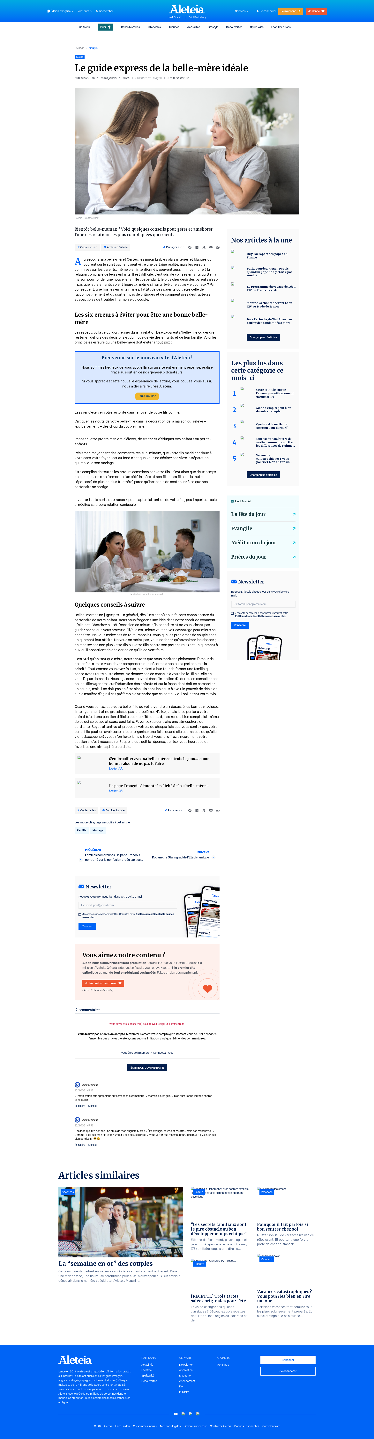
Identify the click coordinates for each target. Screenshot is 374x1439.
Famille (81, 830)
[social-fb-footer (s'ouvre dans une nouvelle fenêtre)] (183, 1414)
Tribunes (174, 27)
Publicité (184, 1392)
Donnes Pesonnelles (246, 1426)
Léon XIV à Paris (281, 27)
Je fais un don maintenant (101, 983)
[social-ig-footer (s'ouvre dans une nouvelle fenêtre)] (198, 1414)
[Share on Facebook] (189, 247)
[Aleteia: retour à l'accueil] (187, 9)
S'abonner (288, 1360)
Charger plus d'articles (263, 337)
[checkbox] (80, 914)
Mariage (98, 830)
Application (186, 1370)
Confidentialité (271, 1426)
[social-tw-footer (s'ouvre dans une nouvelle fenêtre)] (190, 1414)
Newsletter (186, 1364)
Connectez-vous (163, 1052)
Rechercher (106, 11)
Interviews (154, 27)
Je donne (314, 11)
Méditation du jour (253, 543)
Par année (223, 1364)
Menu (86, 27)
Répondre (80, 1105)
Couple (93, 48)
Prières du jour (248, 557)
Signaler (92, 1105)
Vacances (68, 1192)
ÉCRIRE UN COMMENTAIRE (147, 1067)
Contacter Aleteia (220, 1426)
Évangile (241, 528)
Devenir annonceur (195, 1426)
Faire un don (147, 396)
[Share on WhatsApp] (218, 247)
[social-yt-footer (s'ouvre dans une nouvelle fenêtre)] (176, 1414)
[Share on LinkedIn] (196, 247)
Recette (199, 1264)
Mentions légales (170, 1426)
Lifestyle (213, 27)
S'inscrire (87, 926)
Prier (103, 27)
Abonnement (187, 1381)
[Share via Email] (211, 247)
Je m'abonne (288, 11)
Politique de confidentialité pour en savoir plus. (260, 616)
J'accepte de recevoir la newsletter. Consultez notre (128, 916)
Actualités (193, 27)
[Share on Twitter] (204, 247)
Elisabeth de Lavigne (148, 78)
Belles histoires (130, 27)
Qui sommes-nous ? (145, 1426)
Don (181, 1386)
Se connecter (268, 11)
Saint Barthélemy (197, 17)
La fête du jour (248, 514)
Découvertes (234, 27)
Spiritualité (257, 27)
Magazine (185, 1375)
